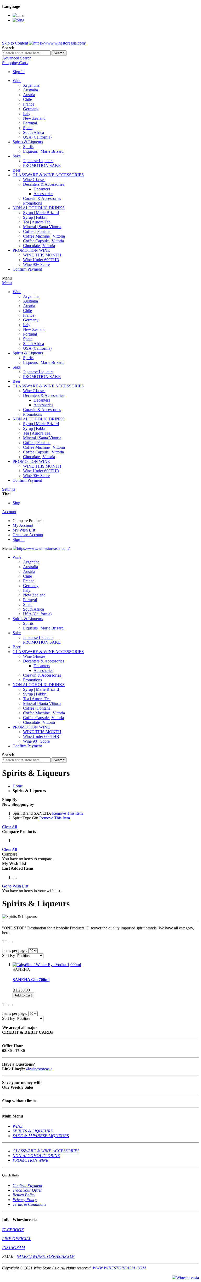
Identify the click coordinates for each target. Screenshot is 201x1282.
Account (9, 511)
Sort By (8, 955)
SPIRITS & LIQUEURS (33, 1131)
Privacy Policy (25, 1199)
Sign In (19, 71)
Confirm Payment (27, 1185)
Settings (8, 489)
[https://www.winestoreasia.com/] (57, 43)
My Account (23, 525)
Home (18, 786)
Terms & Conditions (29, 1204)
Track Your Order (27, 1190)
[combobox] (26, 53)
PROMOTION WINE (30, 1160)
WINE (18, 1126)
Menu (7, 283)
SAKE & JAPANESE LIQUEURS (41, 1135)
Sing (16, 503)
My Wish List (24, 530)
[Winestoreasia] (185, 1277)
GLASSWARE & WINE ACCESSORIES (46, 1151)
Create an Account (28, 535)
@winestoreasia (39, 1069)
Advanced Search (16, 58)
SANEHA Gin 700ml (31, 979)
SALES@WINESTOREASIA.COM (46, 1256)
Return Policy (24, 1195)
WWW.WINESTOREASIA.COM (119, 1268)
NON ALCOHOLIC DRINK (36, 1155)
